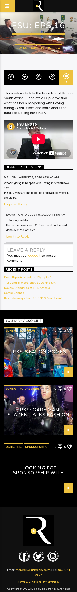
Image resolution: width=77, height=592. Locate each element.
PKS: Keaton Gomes (39, 352)
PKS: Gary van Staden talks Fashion (38, 412)
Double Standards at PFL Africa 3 (27, 288)
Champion (27, 330)
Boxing (22, 48)
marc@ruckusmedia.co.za (33, 570)
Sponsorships (36, 447)
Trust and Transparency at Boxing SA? (30, 282)
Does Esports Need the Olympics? (28, 277)
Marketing (14, 447)
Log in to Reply (15, 204)
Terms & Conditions (29, 581)
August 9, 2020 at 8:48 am (39, 177)
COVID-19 (37, 48)
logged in (34, 256)
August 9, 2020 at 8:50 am (45, 214)
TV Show (54, 48)
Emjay (11, 214)
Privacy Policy (51, 581)
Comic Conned (14, 293)
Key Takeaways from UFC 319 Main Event (33, 298)
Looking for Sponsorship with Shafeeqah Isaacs (38, 473)
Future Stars (30, 389)
